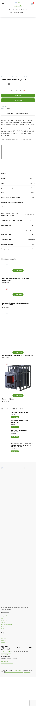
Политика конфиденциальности (14, 672)
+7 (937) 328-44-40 (6, 651)
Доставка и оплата (6, 638)
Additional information (22, 114)
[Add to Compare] (24, 90)
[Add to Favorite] (20, 90)
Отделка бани (5, 616)
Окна (2, 626)
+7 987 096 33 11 (19, 13)
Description (10, 114)
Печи (13, 76)
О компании (4, 636)
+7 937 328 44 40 (19, 10)
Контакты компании (7, 663)
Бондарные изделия (7, 624)
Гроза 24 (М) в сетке (9, 399)
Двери (3, 622)
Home (2, 76)
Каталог (8, 76)
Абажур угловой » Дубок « (19, 412)
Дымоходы (4, 620)
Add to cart (18, 95)
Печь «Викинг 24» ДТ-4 (22, 76)
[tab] (10, 114)
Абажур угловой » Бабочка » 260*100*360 (20, 421)
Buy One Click (18, 100)
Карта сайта (4, 661)
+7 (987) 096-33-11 (6, 653)
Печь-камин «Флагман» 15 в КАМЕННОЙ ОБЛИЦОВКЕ (15, 279)
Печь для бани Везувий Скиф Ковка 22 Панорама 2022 (15, 304)
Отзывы (3, 640)
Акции (3, 642)
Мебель (3, 629)
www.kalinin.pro (17, 670)
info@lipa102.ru (18, 6)
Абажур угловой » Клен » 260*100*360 (19, 431)
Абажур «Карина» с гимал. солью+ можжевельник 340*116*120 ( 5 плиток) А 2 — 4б (22, 445)
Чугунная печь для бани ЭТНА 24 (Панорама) (17, 355)
